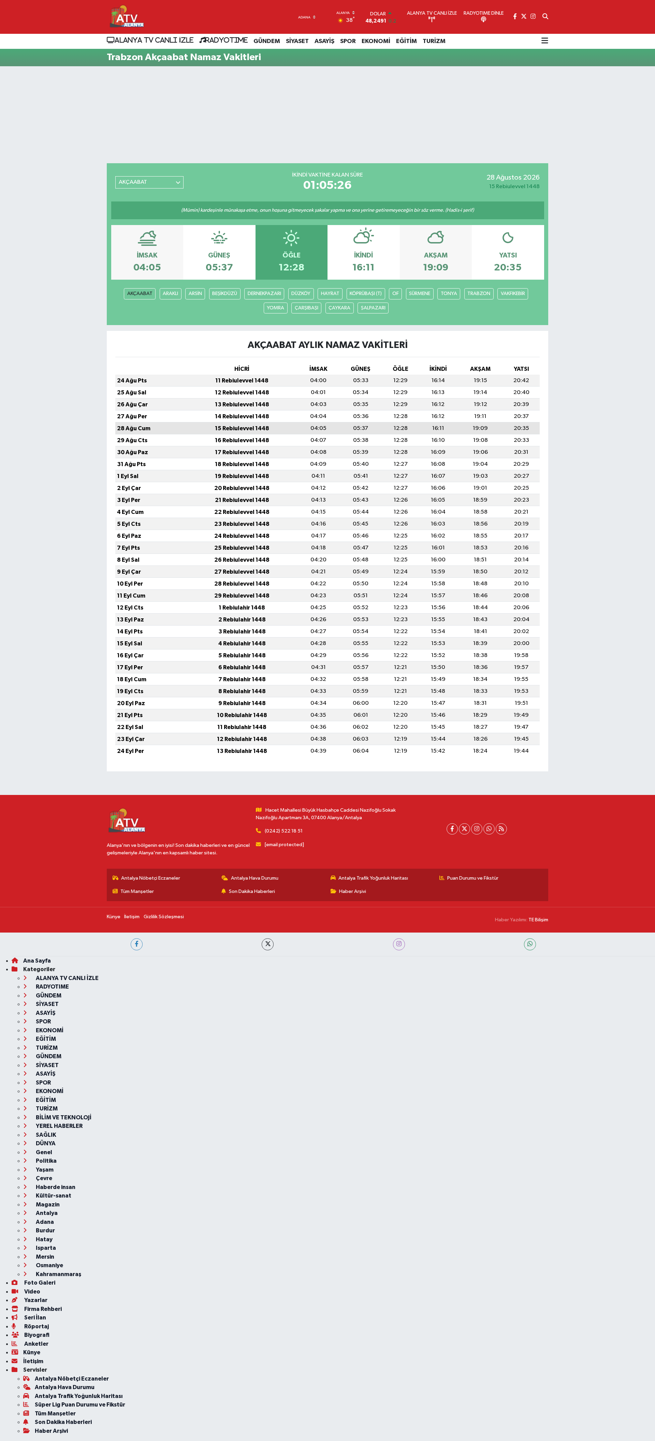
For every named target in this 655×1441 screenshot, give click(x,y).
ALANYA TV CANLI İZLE (154, 40)
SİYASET (297, 41)
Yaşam (44, 1170)
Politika (46, 1161)
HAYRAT (330, 293)
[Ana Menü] (544, 41)
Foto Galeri (39, 1283)
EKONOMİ (376, 41)
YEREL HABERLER (59, 1126)
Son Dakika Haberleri (252, 891)
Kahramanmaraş (58, 1274)
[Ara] (545, 17)
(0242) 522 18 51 (284, 831)
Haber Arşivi (352, 891)
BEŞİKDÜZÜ (224, 293)
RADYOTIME (226, 40)
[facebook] (137, 944)
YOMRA (275, 307)
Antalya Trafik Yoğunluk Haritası (373, 878)
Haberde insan (55, 1187)
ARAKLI (170, 293)
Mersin (44, 1257)
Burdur (45, 1230)
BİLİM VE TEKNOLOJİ (63, 1117)
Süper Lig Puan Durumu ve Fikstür (80, 1405)
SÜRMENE (419, 293)
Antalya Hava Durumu (254, 878)
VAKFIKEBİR (513, 293)
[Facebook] (452, 829)
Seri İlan (34, 1317)
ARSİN (195, 293)
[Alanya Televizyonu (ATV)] (126, 16)
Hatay (44, 1239)
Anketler (35, 1344)
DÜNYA (45, 1143)
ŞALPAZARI (373, 307)
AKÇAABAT (139, 293)
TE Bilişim (538, 919)
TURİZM (434, 41)
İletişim (132, 916)
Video (31, 1292)
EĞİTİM (406, 41)
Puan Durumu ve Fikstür (472, 878)
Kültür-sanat (53, 1196)
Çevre (43, 1178)
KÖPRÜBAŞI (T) (366, 293)
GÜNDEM (266, 41)
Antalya (46, 1213)
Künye (113, 916)
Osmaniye (49, 1265)
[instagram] (399, 944)
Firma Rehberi (42, 1309)
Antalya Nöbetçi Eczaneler (150, 878)
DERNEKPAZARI (264, 293)
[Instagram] (476, 829)
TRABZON (478, 293)
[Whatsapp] (489, 829)
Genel (43, 1152)
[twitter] (268, 944)
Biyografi (36, 1335)
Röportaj (36, 1326)
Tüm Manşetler (137, 891)
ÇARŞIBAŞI (306, 307)
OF (395, 293)
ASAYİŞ (324, 41)
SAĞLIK (45, 1135)
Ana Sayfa (37, 961)
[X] (464, 829)
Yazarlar (35, 1300)
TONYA (449, 293)
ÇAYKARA (339, 307)
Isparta (45, 1248)
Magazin (47, 1204)
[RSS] (501, 829)
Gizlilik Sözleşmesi (164, 916)
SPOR (348, 41)
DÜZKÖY (300, 293)
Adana (44, 1222)
